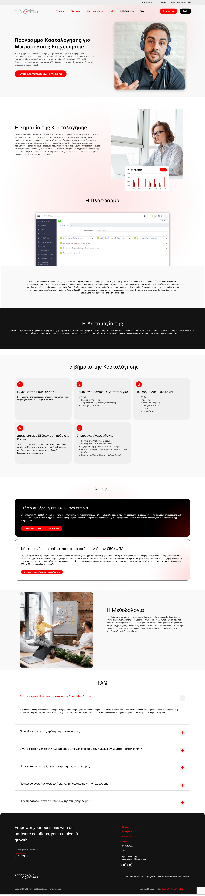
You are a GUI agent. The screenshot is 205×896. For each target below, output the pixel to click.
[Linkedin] (129, 865)
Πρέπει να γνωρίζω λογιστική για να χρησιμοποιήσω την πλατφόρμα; (64, 783)
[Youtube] (123, 865)
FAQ (142, 11)
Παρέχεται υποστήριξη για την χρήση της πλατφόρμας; (55, 766)
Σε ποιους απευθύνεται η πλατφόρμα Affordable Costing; (56, 696)
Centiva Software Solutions (173, 889)
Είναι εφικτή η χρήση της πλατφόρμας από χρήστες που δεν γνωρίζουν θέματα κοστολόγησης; (81, 748)
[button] (102, 696)
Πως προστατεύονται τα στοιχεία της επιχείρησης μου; (55, 801)
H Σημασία (59, 11)
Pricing (112, 11)
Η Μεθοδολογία (127, 11)
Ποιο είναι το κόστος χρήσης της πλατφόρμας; (50, 731)
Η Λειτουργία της (95, 11)
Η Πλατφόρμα (75, 11)
